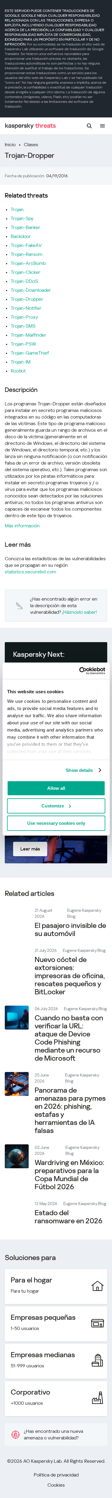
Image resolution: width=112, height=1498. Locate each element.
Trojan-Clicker (25, 272)
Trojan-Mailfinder (28, 335)
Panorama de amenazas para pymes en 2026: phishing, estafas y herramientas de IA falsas (70, 1110)
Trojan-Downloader (31, 290)
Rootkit (18, 371)
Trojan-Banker (25, 227)
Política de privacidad (56, 1475)
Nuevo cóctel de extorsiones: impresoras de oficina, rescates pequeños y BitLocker (70, 975)
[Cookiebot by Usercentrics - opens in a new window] (79, 671)
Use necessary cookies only (56, 823)
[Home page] (30, 126)
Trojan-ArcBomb (28, 263)
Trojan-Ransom (26, 254)
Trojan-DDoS (24, 281)
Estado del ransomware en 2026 (68, 1217)
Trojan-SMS (23, 326)
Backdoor (21, 236)
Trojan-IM (20, 362)
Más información (22, 526)
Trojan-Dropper (27, 299)
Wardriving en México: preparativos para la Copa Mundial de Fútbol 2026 (69, 1174)
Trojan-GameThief (30, 353)
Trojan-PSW (23, 344)
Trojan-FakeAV (26, 245)
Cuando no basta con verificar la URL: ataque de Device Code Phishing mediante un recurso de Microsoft (69, 1038)
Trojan (17, 209)
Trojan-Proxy (24, 317)
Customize (53, 805)
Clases (31, 144)
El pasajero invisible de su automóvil (70, 929)
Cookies (56, 1485)
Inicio (10, 144)
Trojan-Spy (22, 218)
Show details (79, 770)
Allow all (56, 788)
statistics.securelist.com (30, 572)
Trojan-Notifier (26, 308)
